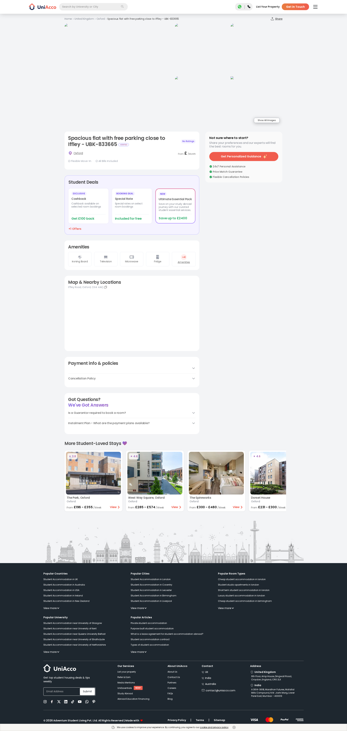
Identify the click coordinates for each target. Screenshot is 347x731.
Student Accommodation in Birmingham (153, 595)
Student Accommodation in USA (61, 590)
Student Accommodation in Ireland (63, 595)
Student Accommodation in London (151, 579)
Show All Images (267, 120)
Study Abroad (125, 693)
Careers (172, 688)
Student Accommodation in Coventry (151, 584)
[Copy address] (105, 287)
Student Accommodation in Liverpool (151, 601)
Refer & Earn (123, 677)
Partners (172, 682)
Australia (210, 684)
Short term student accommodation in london (243, 590)
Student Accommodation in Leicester (151, 590)
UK (206, 672)
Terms (200, 720)
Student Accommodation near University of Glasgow (72, 623)
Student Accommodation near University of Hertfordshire (74, 644)
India (208, 678)
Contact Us (174, 677)
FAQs (170, 693)
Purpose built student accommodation (152, 628)
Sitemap (219, 720)
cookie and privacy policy (214, 727)
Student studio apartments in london (238, 584)
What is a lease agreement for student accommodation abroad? (167, 633)
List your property (126, 671)
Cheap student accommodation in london (242, 579)
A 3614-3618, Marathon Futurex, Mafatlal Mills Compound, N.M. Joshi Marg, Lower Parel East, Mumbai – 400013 (273, 693)
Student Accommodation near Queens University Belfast (74, 633)
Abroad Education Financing (133, 698)
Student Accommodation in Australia (64, 584)
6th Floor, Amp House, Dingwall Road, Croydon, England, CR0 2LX (271, 678)
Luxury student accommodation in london (241, 595)
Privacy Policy (177, 720)
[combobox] (93, 6)
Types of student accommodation (150, 644)
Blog (170, 698)
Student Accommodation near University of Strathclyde (74, 639)
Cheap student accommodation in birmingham (245, 601)
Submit (87, 691)
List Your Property (268, 7)
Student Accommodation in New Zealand (66, 601)
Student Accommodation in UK (60, 579)
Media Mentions (126, 682)
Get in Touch (295, 7)
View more (50, 608)
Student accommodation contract (150, 639)
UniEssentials (124, 688)
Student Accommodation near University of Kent (70, 628)
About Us (172, 671)
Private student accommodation (149, 623)
